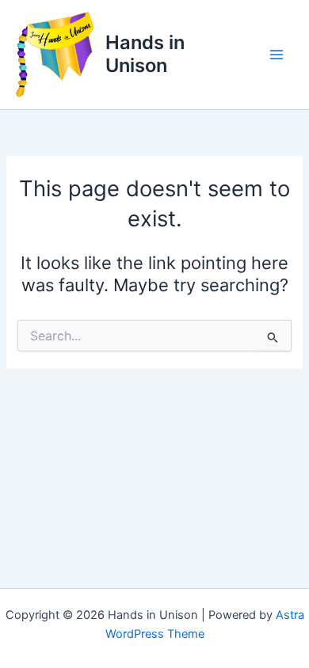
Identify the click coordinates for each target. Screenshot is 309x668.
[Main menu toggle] (276, 54)
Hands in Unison (145, 53)
